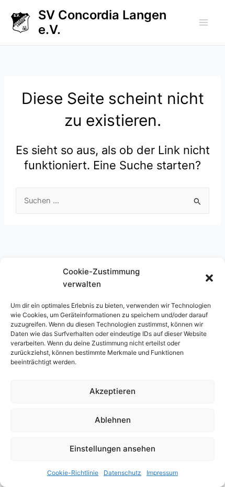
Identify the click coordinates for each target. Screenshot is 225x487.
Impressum (162, 473)
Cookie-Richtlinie (72, 473)
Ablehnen (113, 420)
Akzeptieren (112, 391)
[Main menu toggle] (204, 22)
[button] (209, 278)
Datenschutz (122, 473)
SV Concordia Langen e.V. (102, 22)
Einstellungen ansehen (112, 449)
